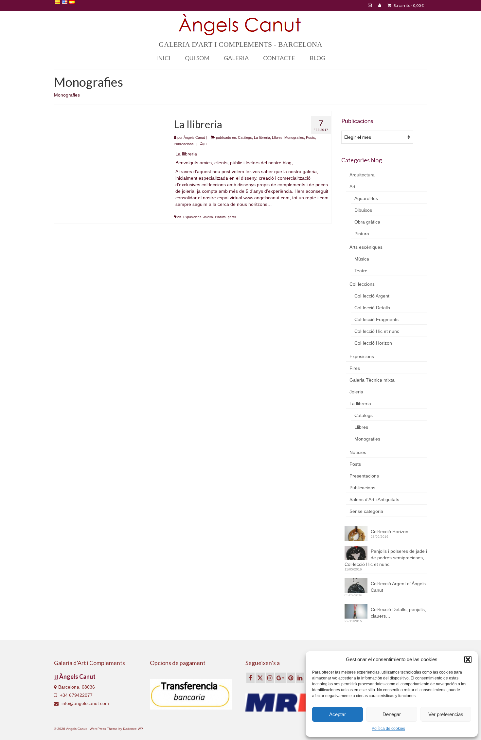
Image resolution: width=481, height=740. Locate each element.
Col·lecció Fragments (376, 319)
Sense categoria (366, 511)
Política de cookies (388, 728)
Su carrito (408, 5)
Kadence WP (133, 729)
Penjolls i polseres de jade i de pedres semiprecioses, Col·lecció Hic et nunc (386, 558)
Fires (354, 368)
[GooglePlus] (280, 678)
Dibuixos (363, 210)
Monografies (294, 137)
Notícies (357, 452)
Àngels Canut (194, 137)
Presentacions (364, 475)
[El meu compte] (379, 5)
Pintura (220, 217)
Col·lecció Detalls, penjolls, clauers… (398, 613)
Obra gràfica (367, 222)
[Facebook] (250, 678)
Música (361, 259)
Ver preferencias (445, 714)
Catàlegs (245, 137)
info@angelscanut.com (84, 703)
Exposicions (192, 217)
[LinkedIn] (300, 678)
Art (179, 217)
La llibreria (262, 137)
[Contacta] (370, 5)
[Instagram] (270, 678)
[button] (468, 659)
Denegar (392, 714)
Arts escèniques (366, 247)
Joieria (208, 217)
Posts (310, 137)
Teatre (360, 270)
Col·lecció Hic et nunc (376, 331)
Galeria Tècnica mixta (372, 380)
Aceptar (337, 714)
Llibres (277, 137)
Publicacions (184, 144)
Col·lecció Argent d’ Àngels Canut (398, 587)
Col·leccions (362, 284)
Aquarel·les (366, 198)
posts (232, 217)
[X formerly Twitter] (260, 678)
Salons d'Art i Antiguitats (374, 499)
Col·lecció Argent (371, 295)
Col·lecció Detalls (372, 307)
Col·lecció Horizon (373, 343)
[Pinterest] (291, 678)
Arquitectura (362, 174)
